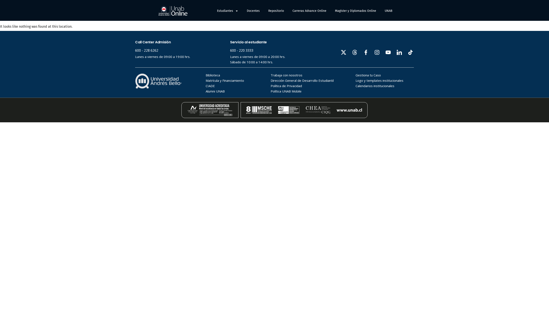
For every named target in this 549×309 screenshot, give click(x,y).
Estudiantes (225, 11)
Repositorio (276, 11)
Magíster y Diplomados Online (355, 11)
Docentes (253, 11)
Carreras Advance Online (309, 11)
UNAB (388, 11)
